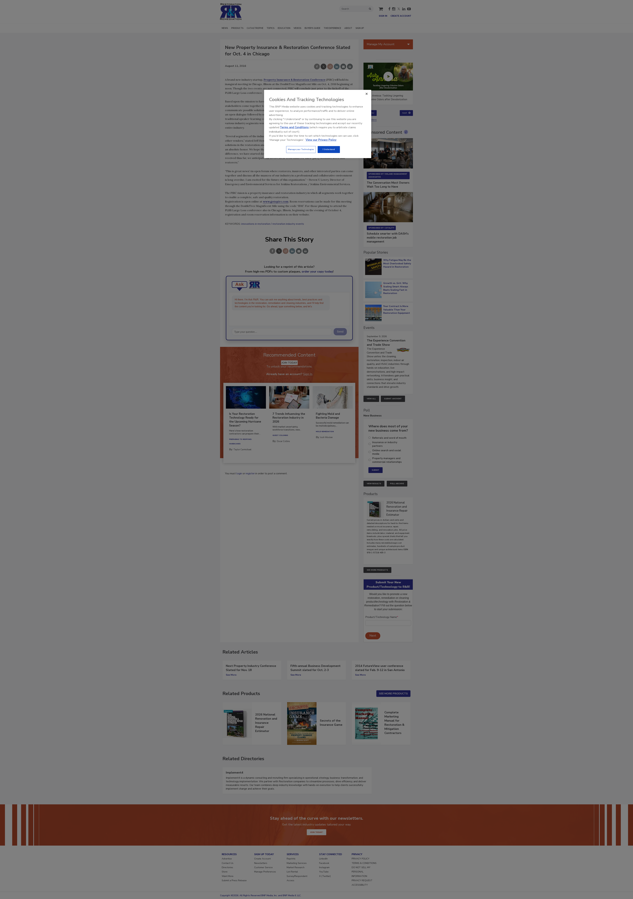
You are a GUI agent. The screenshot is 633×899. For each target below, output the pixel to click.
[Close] (366, 93)
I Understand (329, 149)
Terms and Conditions (294, 127)
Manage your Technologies (301, 149)
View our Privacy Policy (321, 140)
